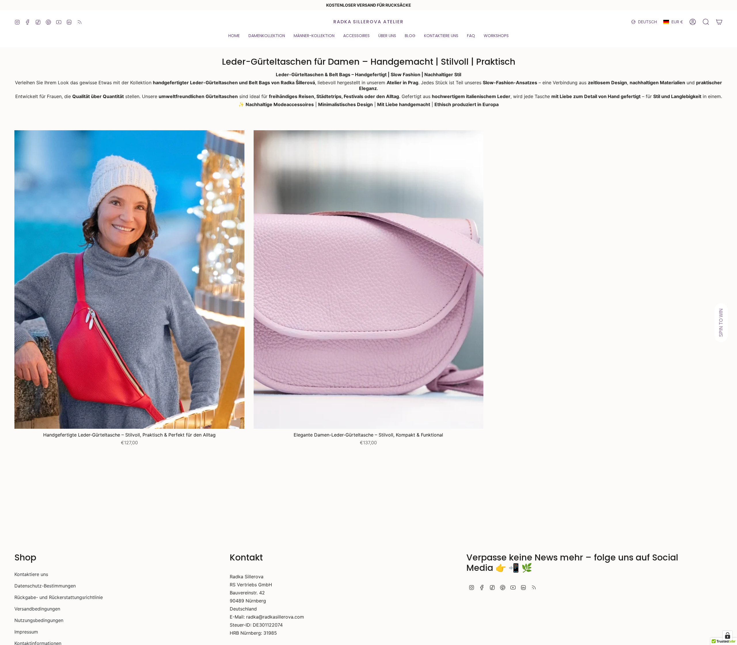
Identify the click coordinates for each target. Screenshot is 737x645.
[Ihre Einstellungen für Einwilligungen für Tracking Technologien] (727, 635)
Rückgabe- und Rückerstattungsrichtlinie (58, 597)
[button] (234, 36)
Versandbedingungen (37, 609)
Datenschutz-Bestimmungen (45, 586)
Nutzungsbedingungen (38, 620)
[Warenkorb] (719, 22)
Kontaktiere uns (31, 574)
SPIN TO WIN (721, 322)
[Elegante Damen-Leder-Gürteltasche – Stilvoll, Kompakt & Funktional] (369, 279)
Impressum (26, 632)
